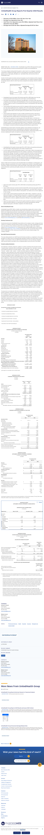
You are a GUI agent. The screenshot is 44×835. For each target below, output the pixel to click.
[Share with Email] (13, 14)
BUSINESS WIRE (14, 66)
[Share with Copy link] (16, 14)
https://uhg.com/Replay (15, 228)
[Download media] (28, 62)
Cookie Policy (22, 829)
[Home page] (6, 2)
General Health (11, 625)
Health (19, 623)
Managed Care (35, 623)
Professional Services (12, 623)
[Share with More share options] (18, 14)
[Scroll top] (40, 765)
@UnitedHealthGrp (26, 217)
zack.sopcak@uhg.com (6, 611)
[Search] (39, 2)
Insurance (29, 623)
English (3, 655)
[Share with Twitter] (8, 14)
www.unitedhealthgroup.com (11, 217)
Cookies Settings (17, 832)
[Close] (42, 828)
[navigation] (42, 2)
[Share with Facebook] (11, 14)
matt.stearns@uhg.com (6, 620)
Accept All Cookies (25, 832)
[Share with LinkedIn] (6, 14)
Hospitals (24, 623)
